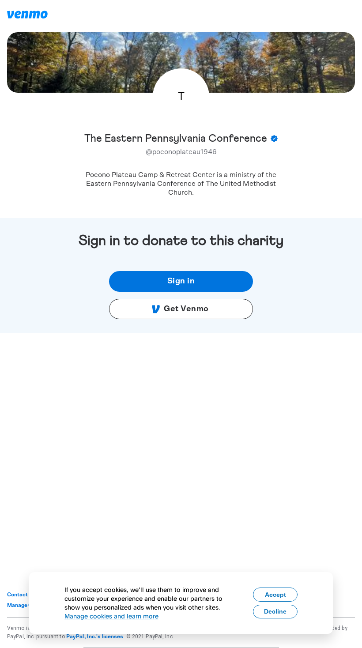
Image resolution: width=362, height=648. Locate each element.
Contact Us (21, 594)
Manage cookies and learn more (111, 616)
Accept (275, 594)
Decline (275, 611)
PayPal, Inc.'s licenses (95, 636)
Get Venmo (186, 309)
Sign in (181, 281)
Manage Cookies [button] (28, 605)
